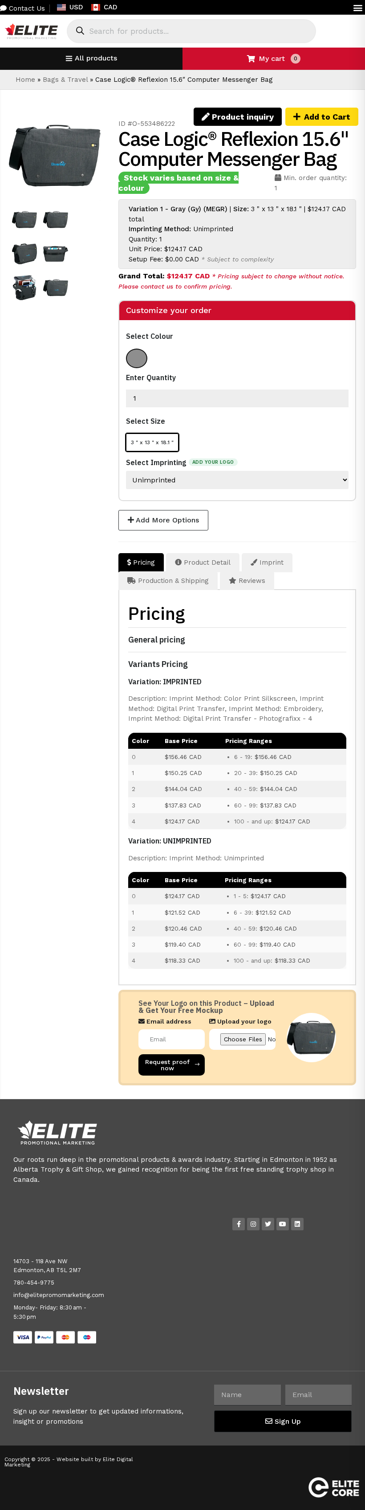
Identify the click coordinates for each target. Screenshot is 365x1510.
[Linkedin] (297, 1224)
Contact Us (26, 8)
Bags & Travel (65, 80)
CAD (111, 7)
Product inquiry (242, 116)
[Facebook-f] (238, 1224)
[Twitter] (268, 1224)
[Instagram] (253, 1224)
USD (76, 7)
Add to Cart (327, 116)
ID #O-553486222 (146, 124)
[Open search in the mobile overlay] (191, 31)
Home (25, 80)
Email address (168, 1021)
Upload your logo (243, 1021)
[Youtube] (282, 1224)
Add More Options (166, 520)
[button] (357, 7)
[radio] (136, 358)
